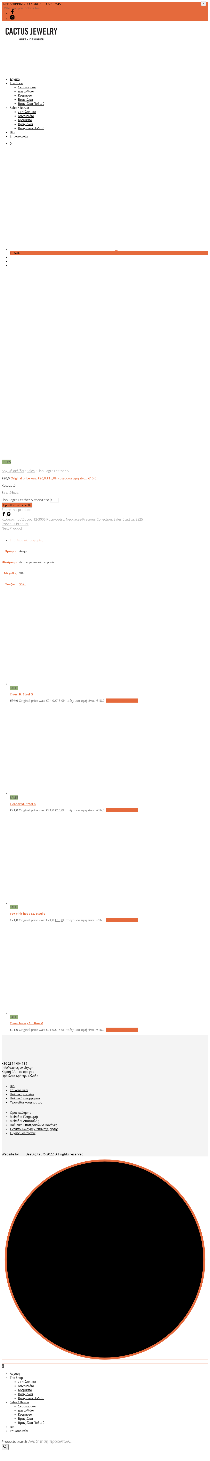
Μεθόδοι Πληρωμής (24, 1117)
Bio (12, 132)
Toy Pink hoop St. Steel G (28, 914)
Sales (31, 471)
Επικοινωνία (19, 136)
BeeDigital (33, 1154)
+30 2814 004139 (14, 1063)
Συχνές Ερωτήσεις (22, 1133)
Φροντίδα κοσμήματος (26, 1102)
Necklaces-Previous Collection (89, 519)
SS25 (139, 519)
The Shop (16, 83)
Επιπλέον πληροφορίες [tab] (26, 540)
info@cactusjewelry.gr (17, 1067)
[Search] (5, 1447)
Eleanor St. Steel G (23, 804)
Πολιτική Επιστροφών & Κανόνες (33, 1125)
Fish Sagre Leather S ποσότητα (25, 500)
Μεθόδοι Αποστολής (24, 1121)
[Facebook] (4, 515)
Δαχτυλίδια (26, 91)
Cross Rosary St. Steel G (26, 1023)
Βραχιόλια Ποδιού (31, 103)
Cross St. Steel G (21, 694)
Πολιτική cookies (22, 1094)
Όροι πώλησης (20, 1112)
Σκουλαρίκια (27, 87)
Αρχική (15, 79)
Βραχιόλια (25, 99)
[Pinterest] (9, 515)
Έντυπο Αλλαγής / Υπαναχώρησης (34, 1129)
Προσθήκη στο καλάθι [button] (122, 700)
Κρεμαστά (25, 95)
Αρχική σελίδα (13, 471)
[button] (11, 143)
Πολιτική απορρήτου (25, 1098)
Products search (14, 1441)
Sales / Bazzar (19, 108)
